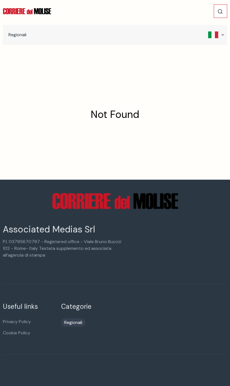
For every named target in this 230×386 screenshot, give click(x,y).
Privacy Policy (17, 322)
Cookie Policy (16, 333)
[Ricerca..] (220, 11)
